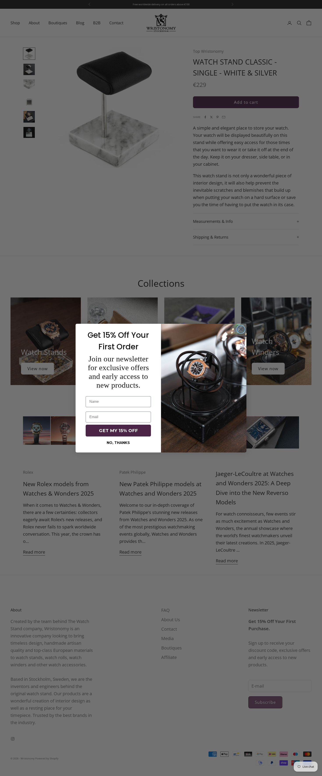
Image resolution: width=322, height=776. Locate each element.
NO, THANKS (118, 443)
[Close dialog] (241, 329)
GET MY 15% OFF (118, 430)
